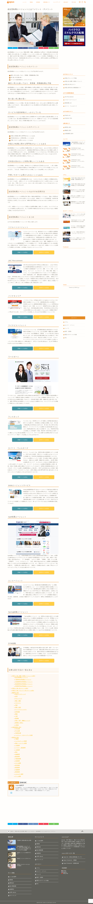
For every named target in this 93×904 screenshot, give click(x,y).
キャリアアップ (56, 2)
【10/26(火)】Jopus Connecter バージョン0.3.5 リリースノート (78, 149)
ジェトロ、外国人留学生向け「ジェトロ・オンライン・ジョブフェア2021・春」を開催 (78, 232)
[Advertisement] (19, 810)
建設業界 (17, 756)
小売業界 (17, 745)
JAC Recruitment (69, 96)
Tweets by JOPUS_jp (74, 287)
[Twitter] (11, 793)
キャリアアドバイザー (21, 709)
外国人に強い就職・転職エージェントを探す (23, 676)
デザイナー (18, 703)
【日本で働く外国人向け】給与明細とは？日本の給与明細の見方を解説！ (78, 184)
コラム (66, 322)
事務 (16, 714)
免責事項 (12, 889)
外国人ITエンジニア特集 (71, 78)
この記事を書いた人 (14, 782)
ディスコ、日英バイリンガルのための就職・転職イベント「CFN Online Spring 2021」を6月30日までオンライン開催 (78, 238)
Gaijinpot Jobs (68, 118)
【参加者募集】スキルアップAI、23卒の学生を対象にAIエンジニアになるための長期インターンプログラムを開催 (78, 143)
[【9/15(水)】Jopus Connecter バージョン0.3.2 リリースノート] (66, 167)
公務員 (17, 725)
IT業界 (17, 739)
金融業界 (17, 754)
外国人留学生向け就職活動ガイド (73, 87)
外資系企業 (18, 733)
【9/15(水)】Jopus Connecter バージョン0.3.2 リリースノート (78, 166)
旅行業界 (17, 765)
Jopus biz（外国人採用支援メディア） (72, 857)
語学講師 (17, 711)
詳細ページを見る (22, 252)
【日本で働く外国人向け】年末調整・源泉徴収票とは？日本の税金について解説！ (78, 178)
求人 (66, 337)
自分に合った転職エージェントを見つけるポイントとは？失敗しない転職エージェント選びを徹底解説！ (78, 196)
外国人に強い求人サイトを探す (20, 688)
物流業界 (17, 767)
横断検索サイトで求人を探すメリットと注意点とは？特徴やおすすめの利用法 (78, 202)
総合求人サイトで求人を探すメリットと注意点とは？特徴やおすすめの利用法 (78, 190)
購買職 (17, 718)
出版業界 (17, 769)
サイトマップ (13, 895)
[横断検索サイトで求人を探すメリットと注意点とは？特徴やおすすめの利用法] (66, 203)
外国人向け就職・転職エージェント (73, 81)
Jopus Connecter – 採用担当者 (71, 863)
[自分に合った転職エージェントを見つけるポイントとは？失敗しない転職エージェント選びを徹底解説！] (66, 198)
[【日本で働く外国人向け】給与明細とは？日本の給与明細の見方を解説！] (66, 186)
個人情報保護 (13, 886)
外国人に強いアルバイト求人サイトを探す (23, 690)
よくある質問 (13, 876)
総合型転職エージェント (21, 677)
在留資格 (38, 2)
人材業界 (17, 750)
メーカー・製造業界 (20, 747)
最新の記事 (23, 782)
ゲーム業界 (18, 776)
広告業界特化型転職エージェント (24, 681)
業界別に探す (15, 737)
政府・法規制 (68, 331)
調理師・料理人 (19, 722)
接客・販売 (18, 707)
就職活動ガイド (46, 2)
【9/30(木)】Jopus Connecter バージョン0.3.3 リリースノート (78, 160)
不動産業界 (18, 758)
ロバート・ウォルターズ (71, 106)
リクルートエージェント (71, 99)
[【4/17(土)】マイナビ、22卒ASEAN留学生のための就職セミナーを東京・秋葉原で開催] (66, 222)
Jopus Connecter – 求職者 (70, 860)
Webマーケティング (20, 694)
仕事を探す (65, 2)
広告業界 (17, 760)
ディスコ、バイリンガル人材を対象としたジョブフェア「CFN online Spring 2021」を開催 (78, 215)
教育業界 (17, 771)
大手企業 (17, 728)
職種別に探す (15, 692)
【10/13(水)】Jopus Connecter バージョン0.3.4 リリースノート (78, 154)
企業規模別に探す (16, 727)
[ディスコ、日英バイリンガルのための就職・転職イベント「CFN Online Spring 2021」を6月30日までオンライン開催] (66, 240)
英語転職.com (68, 102)
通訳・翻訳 (18, 700)
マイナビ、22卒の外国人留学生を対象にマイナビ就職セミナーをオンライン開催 (78, 226)
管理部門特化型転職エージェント (24, 686)
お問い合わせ (13, 892)
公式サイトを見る (44, 252)
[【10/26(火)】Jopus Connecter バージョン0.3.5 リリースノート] (66, 150)
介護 (16, 716)
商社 (16, 752)
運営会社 (12, 882)
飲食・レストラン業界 (21, 743)
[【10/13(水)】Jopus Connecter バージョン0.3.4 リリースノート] (66, 156)
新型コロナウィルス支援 (71, 334)
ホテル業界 (18, 763)
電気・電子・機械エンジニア (22, 720)
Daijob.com (67, 115)
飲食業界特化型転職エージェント (24, 684)
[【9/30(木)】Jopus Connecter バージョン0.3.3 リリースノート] (66, 162)
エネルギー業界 (19, 774)
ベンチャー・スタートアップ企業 (24, 735)
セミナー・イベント (70, 325)
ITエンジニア (18, 698)
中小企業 (17, 730)
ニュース (24, 2)
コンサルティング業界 (21, 741)
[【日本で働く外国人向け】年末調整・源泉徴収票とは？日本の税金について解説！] (66, 180)
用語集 (31, 2)
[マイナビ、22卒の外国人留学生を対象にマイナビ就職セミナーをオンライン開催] (66, 228)
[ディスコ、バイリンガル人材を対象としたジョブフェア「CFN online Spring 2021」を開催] (66, 216)
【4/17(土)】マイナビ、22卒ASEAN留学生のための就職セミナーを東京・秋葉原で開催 (78, 220)
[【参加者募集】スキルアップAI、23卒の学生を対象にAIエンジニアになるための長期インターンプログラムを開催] (66, 144)
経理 (16, 696)
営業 (16, 705)
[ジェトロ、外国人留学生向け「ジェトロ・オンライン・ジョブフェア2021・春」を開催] (66, 234)
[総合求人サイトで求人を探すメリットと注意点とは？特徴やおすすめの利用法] (66, 192)
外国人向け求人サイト (70, 84)
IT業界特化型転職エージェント (23, 679)
